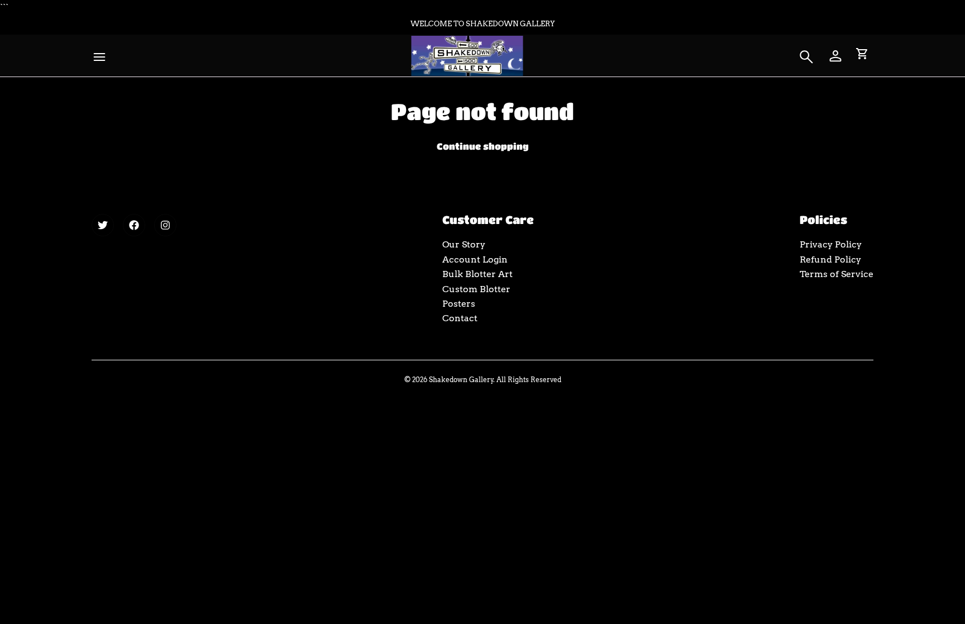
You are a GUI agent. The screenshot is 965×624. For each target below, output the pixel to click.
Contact (459, 318)
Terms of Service (836, 274)
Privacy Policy (831, 244)
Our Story (463, 244)
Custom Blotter (476, 289)
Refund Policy (830, 259)
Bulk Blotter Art (477, 274)
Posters (458, 303)
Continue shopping (483, 146)
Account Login (475, 259)
